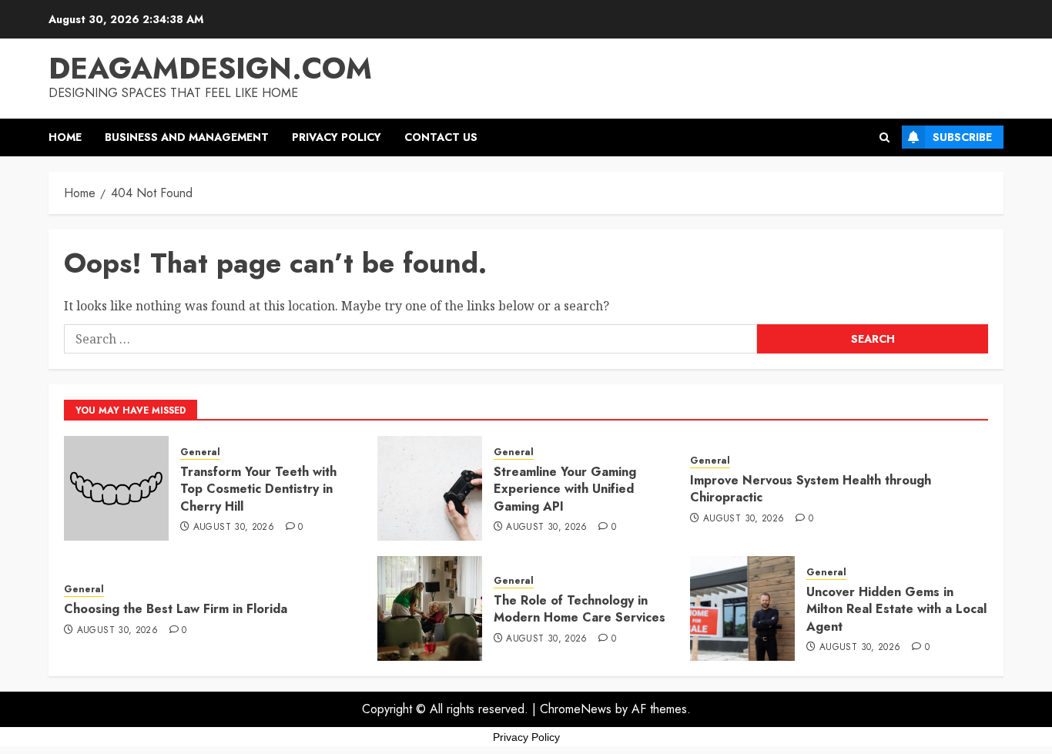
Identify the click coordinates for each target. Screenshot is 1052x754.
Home (65, 137)
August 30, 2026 (233, 527)
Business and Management (187, 137)
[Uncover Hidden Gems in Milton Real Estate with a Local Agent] (742, 608)
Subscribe (962, 137)
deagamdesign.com (210, 68)
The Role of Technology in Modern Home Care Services (579, 608)
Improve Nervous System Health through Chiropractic (810, 488)
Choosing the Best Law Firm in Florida (175, 609)
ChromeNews (575, 709)
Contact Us (440, 137)
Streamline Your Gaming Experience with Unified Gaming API (565, 489)
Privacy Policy (336, 137)
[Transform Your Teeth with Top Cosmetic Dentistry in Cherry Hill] (116, 488)
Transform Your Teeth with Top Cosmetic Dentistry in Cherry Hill (258, 489)
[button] (884, 137)
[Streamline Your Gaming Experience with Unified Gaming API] (429, 488)
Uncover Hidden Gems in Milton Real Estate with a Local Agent (896, 609)
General (200, 452)
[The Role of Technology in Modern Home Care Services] (429, 608)
